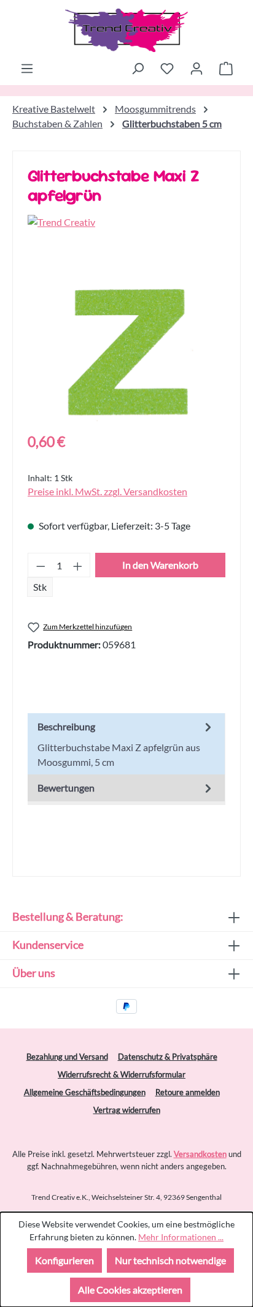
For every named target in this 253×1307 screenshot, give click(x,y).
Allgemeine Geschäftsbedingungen (85, 1092)
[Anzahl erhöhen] (78, 565)
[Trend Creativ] (126, 222)
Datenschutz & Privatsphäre (167, 1057)
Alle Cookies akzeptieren (130, 1289)
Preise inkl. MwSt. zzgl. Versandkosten (107, 491)
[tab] (126, 743)
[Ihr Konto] (196, 68)
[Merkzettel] (167, 68)
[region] (126, 352)
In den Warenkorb (160, 565)
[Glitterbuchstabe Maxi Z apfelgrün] (126, 352)
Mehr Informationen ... (181, 1237)
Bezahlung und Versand (67, 1057)
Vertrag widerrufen (126, 1110)
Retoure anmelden (187, 1092)
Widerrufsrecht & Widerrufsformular (121, 1074)
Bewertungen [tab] (66, 787)
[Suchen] (137, 68)
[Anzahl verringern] (40, 565)
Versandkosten (200, 1154)
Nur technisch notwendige (170, 1260)
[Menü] (27, 68)
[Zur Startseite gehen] (126, 30)
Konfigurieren (64, 1260)
